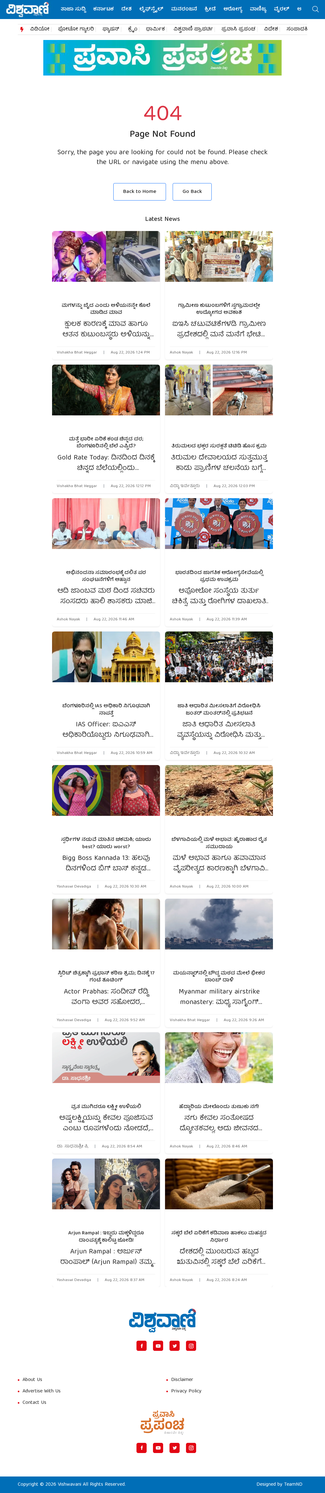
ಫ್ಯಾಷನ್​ (111, 29)
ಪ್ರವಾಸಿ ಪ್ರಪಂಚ (238, 29)
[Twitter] (174, 1346)
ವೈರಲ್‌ (281, 9)
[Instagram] (191, 1346)
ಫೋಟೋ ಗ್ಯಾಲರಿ (76, 29)
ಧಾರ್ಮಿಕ (155, 29)
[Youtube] (158, 1346)
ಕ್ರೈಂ (132, 29)
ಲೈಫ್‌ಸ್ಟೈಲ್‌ (151, 9)
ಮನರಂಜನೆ (184, 9)
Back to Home (139, 191)
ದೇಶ (126, 9)
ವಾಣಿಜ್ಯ (258, 9)
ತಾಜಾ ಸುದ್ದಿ (73, 9)
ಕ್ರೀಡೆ (210, 9)
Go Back (192, 191)
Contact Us (34, 1402)
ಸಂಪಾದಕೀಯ (302, 29)
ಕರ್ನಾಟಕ (103, 9)
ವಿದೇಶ (271, 29)
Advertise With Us (42, 1391)
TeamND (293, 1484)
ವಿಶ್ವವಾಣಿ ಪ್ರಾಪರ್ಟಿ (193, 29)
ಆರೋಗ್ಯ (232, 9)
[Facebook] (141, 1346)
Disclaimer (182, 1380)
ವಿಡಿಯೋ (40, 29)
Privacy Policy (186, 1391)
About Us (32, 1380)
